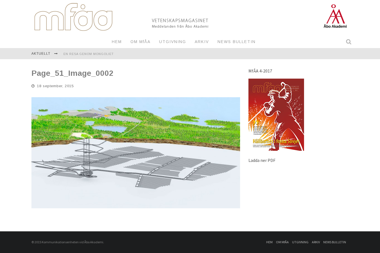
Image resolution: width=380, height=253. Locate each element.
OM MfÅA (140, 41)
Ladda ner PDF (261, 160)
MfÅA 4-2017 (260, 71)
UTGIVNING (172, 41)
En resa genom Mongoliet (88, 54)
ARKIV (202, 41)
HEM (117, 41)
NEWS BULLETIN (237, 41)
